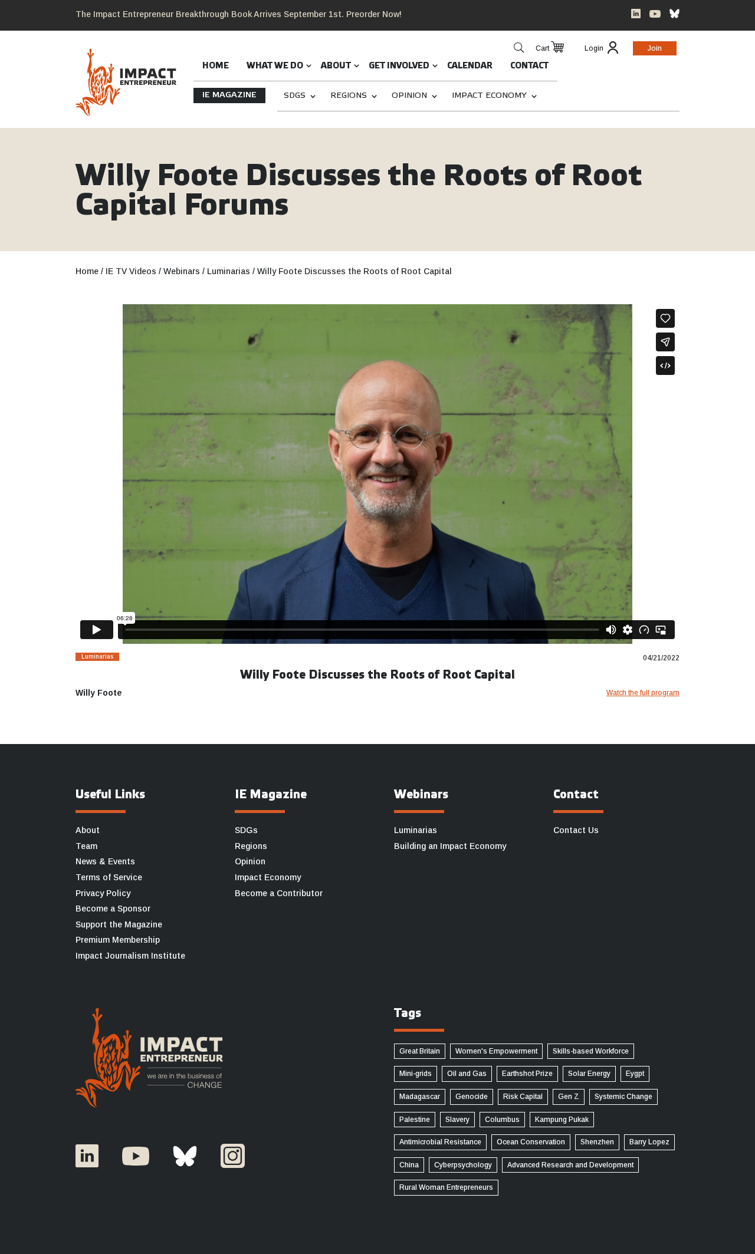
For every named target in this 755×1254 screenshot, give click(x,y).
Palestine (414, 1119)
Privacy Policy (103, 893)
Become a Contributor (279, 893)
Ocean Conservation (531, 1142)
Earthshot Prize (527, 1073)
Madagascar (419, 1096)
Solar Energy (589, 1073)
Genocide (471, 1096)
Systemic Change (623, 1096)
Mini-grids (415, 1073)
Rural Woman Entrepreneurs (446, 1187)
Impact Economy (489, 96)
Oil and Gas (467, 1073)
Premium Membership (118, 939)
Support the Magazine (119, 924)
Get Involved (399, 66)
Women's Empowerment (496, 1051)
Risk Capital (523, 1096)
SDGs (295, 96)
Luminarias (415, 830)
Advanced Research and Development (570, 1165)
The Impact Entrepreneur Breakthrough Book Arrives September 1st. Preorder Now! (239, 14)
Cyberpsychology (463, 1165)
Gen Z (568, 1096)
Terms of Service (109, 877)
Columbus (502, 1119)
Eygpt (635, 1073)
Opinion (409, 96)
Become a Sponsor (113, 908)
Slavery (457, 1119)
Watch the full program (643, 693)
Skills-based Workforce (591, 1051)
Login (594, 48)
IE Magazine (229, 95)
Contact (529, 66)
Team (86, 846)
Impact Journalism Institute (130, 955)
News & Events (105, 861)
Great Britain (419, 1051)
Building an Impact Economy (450, 846)
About (336, 66)
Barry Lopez (649, 1142)
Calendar (470, 66)
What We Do (275, 66)
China (409, 1165)
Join (655, 48)
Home (215, 66)
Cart (542, 48)
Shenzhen (597, 1142)
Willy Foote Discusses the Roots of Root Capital (377, 675)
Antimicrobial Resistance (440, 1142)
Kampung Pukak (562, 1119)
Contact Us (576, 830)
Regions (348, 96)
